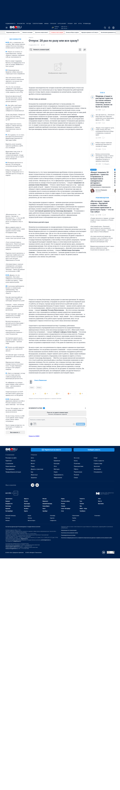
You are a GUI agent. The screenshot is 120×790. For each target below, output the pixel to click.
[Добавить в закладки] (80, 49)
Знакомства (21, 23)
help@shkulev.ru (17, 541)
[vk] (37, 485)
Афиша (46, 23)
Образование (58, 477)
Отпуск (39, 387)
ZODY (75, 23)
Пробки (70, 23)
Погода (28, 23)
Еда (32, 472)
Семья (76, 477)
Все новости (15, 39)
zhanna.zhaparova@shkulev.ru (13, 546)
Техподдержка (10, 469)
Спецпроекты (98, 472)
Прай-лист (9, 461)
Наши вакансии (10, 466)
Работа (76, 469)
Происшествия (78, 466)
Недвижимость (11, 23)
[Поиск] (105, 27)
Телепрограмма (38, 23)
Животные (34, 475)
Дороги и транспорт (37, 469)
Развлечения (78, 472)
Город (32, 466)
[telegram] (32, 485)
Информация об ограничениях (69, 530)
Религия (76, 475)
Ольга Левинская (40, 380)
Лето (55, 466)
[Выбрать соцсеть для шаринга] (84, 49)
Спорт (95, 458)
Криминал (57, 461)
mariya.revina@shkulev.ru (12, 548)
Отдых (31, 387)
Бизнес (33, 461)
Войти (34, 424)
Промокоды (87, 23)
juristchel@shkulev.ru (46, 540)
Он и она (76, 458)
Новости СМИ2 (34, 436)
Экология (97, 466)
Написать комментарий (41, 49)
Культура (56, 463)
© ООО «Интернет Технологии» (33, 552)
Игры (80, 23)
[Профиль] (113, 27)
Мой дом (56, 469)
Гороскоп (53, 23)
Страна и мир (98, 463)
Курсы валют (62, 23)
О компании (9, 463)
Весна (33, 463)
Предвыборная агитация (13, 472)
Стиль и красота (99, 461)
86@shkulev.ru (24, 538)
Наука (55, 472)
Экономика (97, 469)
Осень (76, 461)
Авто (32, 458)
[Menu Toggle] (6, 27)
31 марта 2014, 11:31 (34, 45)
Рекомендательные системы (68, 535)
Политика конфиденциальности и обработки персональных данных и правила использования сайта (86, 537)
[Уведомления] (109, 27)
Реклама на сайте (11, 458)
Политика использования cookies (69, 532)
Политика (77, 463)
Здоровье (34, 477)
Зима (55, 458)
